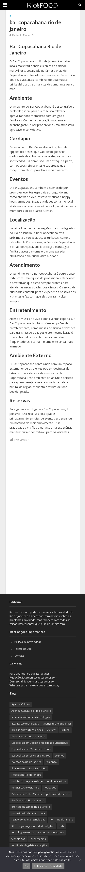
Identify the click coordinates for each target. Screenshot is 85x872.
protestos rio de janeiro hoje (28, 813)
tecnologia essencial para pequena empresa (37, 832)
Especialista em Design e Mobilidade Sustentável (39, 742)
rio (51, 819)
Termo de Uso (23, 648)
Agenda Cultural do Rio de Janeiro (31, 710)
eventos (59, 755)
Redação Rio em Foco (24, 35)
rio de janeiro (65, 819)
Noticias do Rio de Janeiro (26, 774)
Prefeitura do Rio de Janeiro (27, 800)
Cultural (65, 730)
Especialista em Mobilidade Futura (31, 749)
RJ (12, 826)
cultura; (51, 730)
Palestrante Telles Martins (26, 794)
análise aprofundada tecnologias (30, 717)
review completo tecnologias (28, 819)
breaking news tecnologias (27, 730)
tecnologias (18, 839)
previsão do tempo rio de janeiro (30, 806)
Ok (26, 866)
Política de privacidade (28, 642)
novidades (50, 787)
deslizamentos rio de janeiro (28, 736)
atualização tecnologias (25, 723)
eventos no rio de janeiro (26, 762)
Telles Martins (37, 839)
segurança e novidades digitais (36, 826)
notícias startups (56, 781)
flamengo (51, 762)
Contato (19, 655)
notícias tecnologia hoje (25, 787)
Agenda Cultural (20, 704)
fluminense (18, 768)
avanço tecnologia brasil (57, 723)
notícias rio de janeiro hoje (27, 781)
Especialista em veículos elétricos (30, 755)
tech (61, 826)
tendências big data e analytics (29, 845)
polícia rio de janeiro (58, 794)
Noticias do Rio (37, 768)
